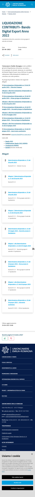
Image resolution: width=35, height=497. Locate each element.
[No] (11, 338)
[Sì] (5, 338)
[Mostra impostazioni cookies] (33, 248)
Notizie (4, 14)
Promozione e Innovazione (10, 373)
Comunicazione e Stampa (9, 357)
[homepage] (18, 4)
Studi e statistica (7, 362)
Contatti (4, 446)
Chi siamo (4, 384)
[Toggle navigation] (3, 4)
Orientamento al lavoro (9, 368)
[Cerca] (32, 5)
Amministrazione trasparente (10, 430)
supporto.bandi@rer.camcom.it (21, 134)
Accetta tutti (17, 483)
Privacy (4, 450)
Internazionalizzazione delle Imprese (18, 12)
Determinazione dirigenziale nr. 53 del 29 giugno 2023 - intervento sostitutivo (19, 302)
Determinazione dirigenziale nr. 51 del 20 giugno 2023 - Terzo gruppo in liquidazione (19, 264)
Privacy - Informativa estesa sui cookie (13, 390)
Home (3, 12)
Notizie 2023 (12, 14)
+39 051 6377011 (9, 411)
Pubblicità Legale (6, 433)
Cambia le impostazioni (17, 488)
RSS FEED (4, 396)
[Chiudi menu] (29, 3)
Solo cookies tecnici (17, 477)
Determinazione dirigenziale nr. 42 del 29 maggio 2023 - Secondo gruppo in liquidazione (19, 231)
